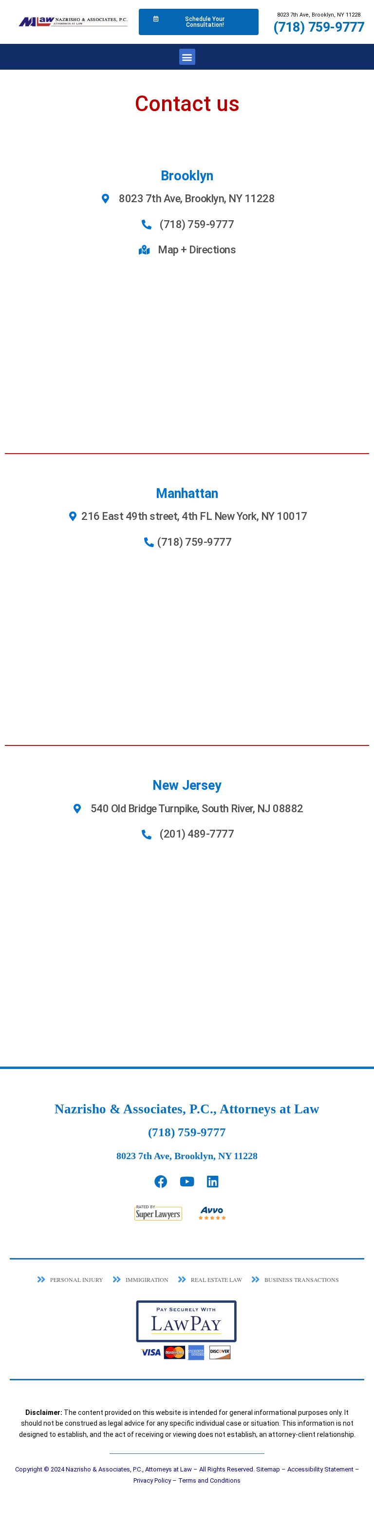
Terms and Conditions (209, 1480)
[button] (187, 57)
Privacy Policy (152, 1480)
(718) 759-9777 (318, 27)
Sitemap (268, 1469)
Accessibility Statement (320, 1469)
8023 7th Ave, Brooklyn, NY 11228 (187, 1155)
